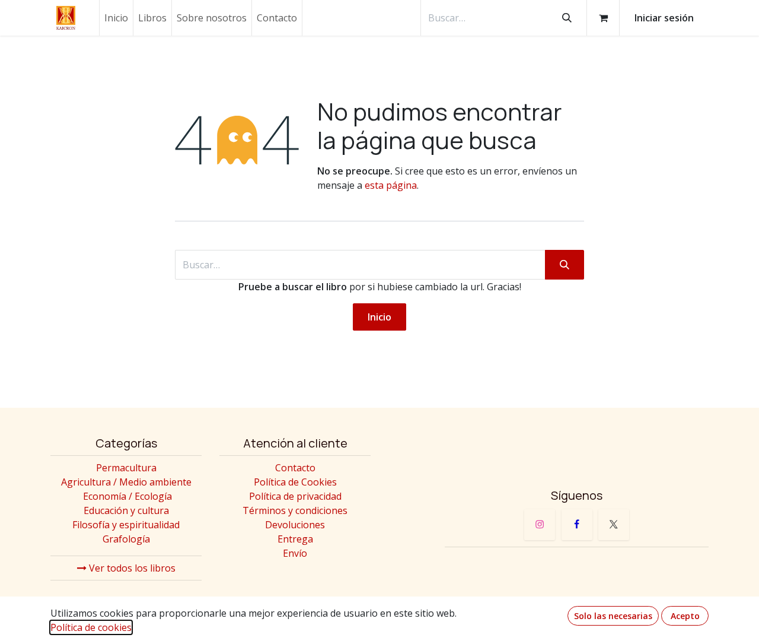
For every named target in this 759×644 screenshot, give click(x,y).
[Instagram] (539, 524)
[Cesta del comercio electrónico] (603, 18)
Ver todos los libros (131, 568)
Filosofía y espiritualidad (126, 524)
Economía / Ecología (127, 496)
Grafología (126, 538)
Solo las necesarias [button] (613, 615)
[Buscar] (566, 18)
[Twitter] (613, 524)
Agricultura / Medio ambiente (126, 481)
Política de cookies (91, 627)
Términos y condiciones (295, 510)
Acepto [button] (685, 615)
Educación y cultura (126, 510)
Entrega (295, 538)
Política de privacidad (295, 496)
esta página (391, 185)
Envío (295, 553)
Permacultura (126, 467)
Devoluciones (295, 524)
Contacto (295, 467)
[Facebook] (577, 524)
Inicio (379, 316)
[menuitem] (116, 18)
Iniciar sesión (664, 17)
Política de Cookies (295, 481)
